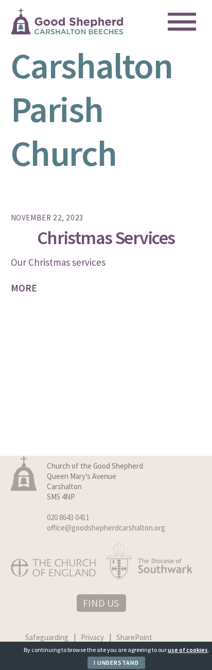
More (24, 288)
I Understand (116, 662)
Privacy (92, 637)
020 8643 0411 (68, 517)
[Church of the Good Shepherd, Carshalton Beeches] (67, 31)
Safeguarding (46, 637)
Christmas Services (106, 237)
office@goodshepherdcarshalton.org (106, 527)
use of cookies (188, 650)
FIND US (101, 602)
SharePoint (134, 637)
